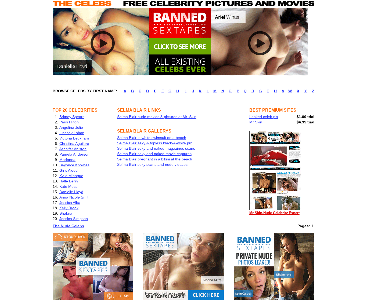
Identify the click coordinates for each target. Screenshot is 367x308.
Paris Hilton (69, 122)
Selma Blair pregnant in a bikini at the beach (154, 159)
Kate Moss (68, 186)
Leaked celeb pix (263, 117)
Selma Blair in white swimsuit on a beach (151, 137)
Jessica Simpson (73, 219)
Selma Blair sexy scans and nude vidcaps (152, 164)
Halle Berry (68, 181)
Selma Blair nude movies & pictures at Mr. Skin (156, 117)
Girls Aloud (68, 170)
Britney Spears (71, 117)
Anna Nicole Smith (75, 197)
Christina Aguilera (74, 143)
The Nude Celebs (68, 226)
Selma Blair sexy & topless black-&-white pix (154, 143)
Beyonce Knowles (74, 165)
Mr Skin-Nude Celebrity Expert (274, 213)
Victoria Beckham (74, 138)
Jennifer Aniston (73, 149)
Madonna (67, 159)
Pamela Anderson (74, 154)
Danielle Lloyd (71, 192)
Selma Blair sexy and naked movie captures (154, 154)
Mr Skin (255, 122)
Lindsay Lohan (71, 133)
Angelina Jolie (71, 127)
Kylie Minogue (71, 176)
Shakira (65, 213)
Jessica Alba (69, 202)
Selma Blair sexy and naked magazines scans (156, 148)
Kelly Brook (68, 208)
